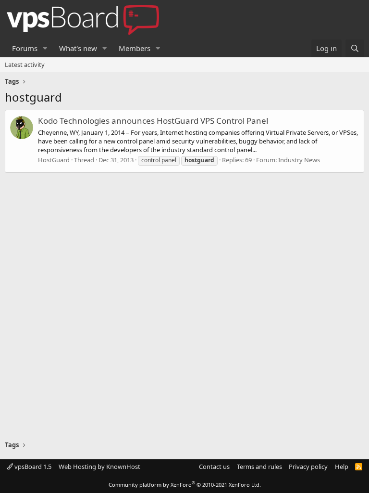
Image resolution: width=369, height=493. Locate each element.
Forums (24, 48)
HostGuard (54, 160)
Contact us (214, 466)
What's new (78, 48)
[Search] (354, 48)
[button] (45, 48)
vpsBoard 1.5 (32, 466)
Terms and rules (259, 466)
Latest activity (25, 64)
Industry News (299, 160)
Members (134, 48)
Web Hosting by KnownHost (99, 466)
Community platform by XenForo (185, 484)
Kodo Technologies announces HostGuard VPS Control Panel (153, 120)
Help (341, 466)
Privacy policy (308, 466)
